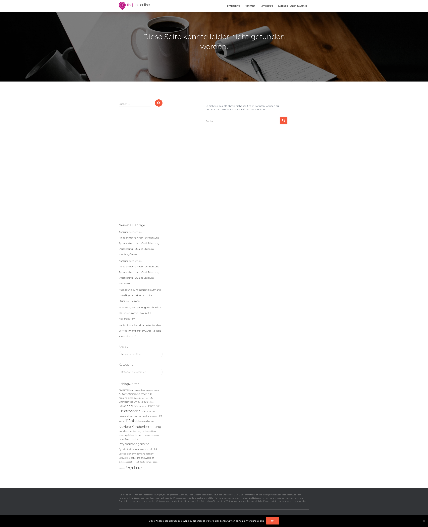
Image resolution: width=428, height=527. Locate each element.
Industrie (145, 416)
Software (123, 458)
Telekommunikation (148, 462)
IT (126, 420)
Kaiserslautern (147, 421)
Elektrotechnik (131, 411)
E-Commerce (140, 406)
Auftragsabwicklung (139, 390)
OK (272, 520)
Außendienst (126, 398)
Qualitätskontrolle (130, 449)
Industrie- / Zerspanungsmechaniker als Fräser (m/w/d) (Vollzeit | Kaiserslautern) (140, 313)
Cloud (140, 402)
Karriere (125, 427)
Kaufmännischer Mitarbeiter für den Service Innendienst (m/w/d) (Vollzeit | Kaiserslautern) (140, 331)
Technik (136, 462)
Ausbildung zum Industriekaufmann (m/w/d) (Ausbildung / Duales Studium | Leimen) (140, 295)
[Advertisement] (141, 168)
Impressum (266, 6)
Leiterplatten (149, 431)
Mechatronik (153, 435)
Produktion (131, 439)
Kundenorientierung (130, 431)
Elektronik (152, 406)
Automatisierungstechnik (135, 394)
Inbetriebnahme (134, 416)
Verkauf (122, 469)
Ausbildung (153, 390)
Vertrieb (136, 468)
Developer (126, 406)
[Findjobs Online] (134, 6)
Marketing (123, 435)
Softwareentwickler (141, 457)
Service (122, 453)
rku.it (145, 449)
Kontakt (250, 6)
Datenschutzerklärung (292, 6)
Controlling (148, 402)
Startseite (233, 6)
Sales (152, 449)
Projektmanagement (134, 444)
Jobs (133, 420)
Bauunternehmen (141, 398)
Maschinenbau (138, 435)
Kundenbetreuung (146, 427)
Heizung (122, 416)
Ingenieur (154, 416)
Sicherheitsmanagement (140, 453)
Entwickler (149, 411)
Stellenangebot (125, 462)
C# (135, 401)
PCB (121, 439)
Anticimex (124, 390)
